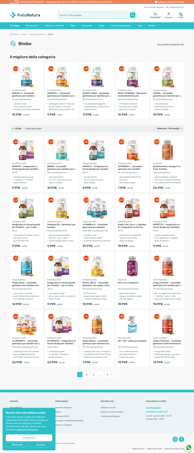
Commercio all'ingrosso (110, 416)
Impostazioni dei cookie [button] (174, 449)
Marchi (58, 412)
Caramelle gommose (121, 25)
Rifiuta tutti (17, 445)
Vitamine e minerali (54, 25)
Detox (102, 25)
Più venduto (32, 25)
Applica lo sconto (171, 2)
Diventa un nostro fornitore (112, 412)
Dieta (72, 25)
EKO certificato (16, 407)
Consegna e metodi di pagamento (69, 421)
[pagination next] (114, 374)
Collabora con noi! (108, 407)
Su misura (40, 445)
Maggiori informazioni (27, 429)
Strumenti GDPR (62, 416)
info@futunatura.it (176, 7)
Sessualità (87, 25)
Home (15, 34)
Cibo (140, 25)
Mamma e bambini (37, 34)
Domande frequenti (156, 7)
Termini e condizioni (63, 425)
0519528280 (153, 408)
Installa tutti (29, 438)
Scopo (23, 34)
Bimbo (152, 25)
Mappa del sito (138, 449)
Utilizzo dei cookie (154, 449)
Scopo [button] (16, 25)
